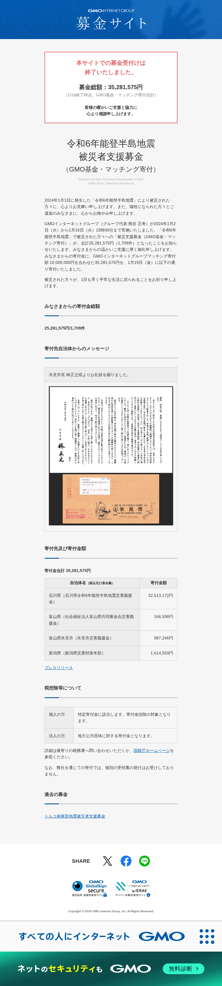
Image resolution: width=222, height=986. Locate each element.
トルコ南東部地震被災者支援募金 (75, 816)
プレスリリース (59, 667)
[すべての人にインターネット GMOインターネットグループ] (96, 936)
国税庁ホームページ (152, 750)
